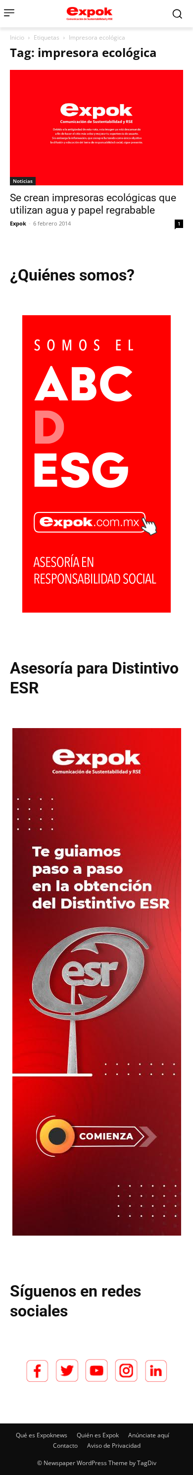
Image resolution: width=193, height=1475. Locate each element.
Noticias (23, 180)
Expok (18, 223)
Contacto (65, 1445)
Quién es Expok (98, 1435)
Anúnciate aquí (148, 1435)
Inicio (17, 37)
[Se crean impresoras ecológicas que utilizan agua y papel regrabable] (96, 127)
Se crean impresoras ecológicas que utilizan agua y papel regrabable (93, 204)
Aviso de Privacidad (114, 1445)
